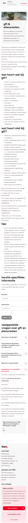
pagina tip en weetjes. (10, 272)
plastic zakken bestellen (8, 461)
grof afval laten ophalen (8, 456)
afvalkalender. (5, 203)
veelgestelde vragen (7, 463)
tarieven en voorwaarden (8, 475)
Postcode (4, 294)
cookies (15, 500)
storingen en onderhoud (8, 477)
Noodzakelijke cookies (14, 514)
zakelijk (3, 480)
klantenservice (5, 210)
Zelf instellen (14, 519)
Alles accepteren (12, 508)
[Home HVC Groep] (4, 446)
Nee (4, 430)
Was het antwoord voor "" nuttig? (11, 423)
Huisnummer (5, 304)
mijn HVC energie (6, 472)
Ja (3, 428)
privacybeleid (7, 503)
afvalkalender (5, 454)
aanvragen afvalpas (6, 458)
